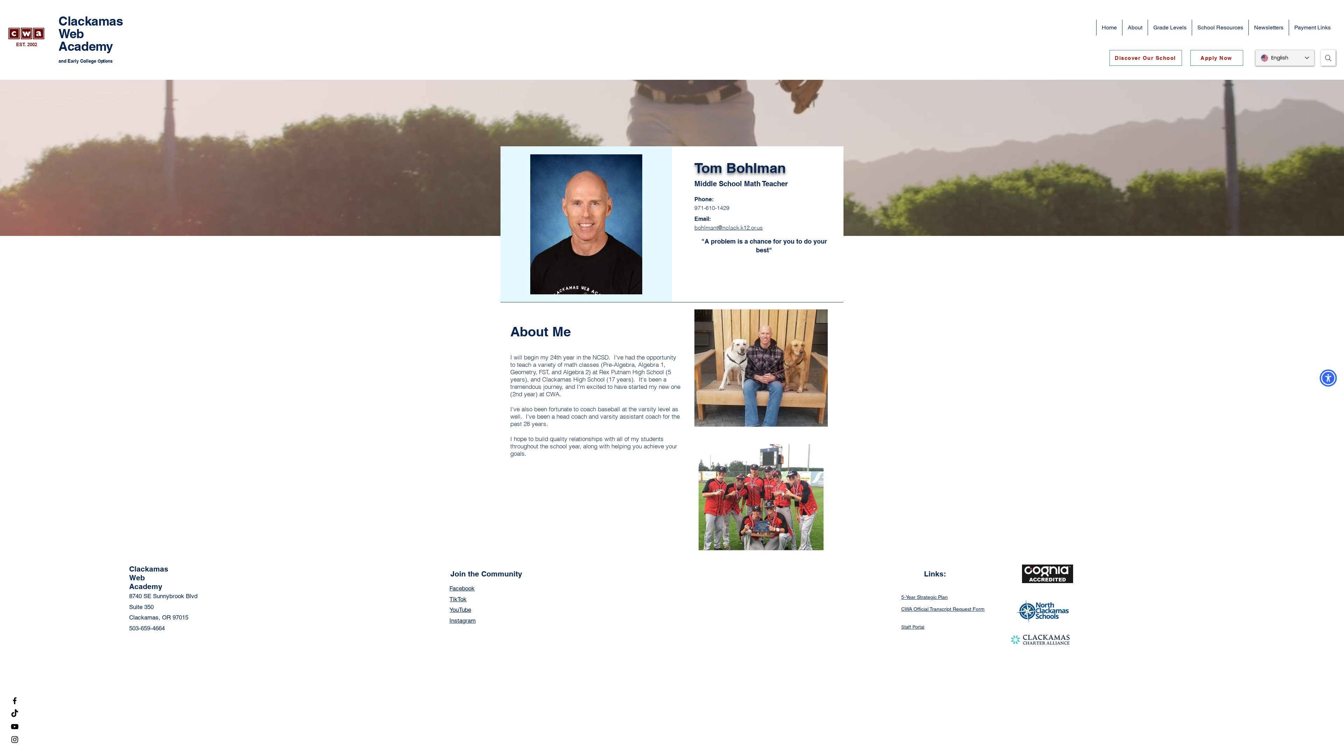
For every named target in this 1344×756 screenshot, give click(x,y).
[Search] (1328, 58)
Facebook (462, 588)
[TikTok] (14, 713)
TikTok (458, 599)
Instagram (462, 620)
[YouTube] (14, 726)
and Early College (78, 61)
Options (105, 61)
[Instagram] (14, 739)
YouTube (460, 609)
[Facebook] (14, 700)
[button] (1135, 27)
